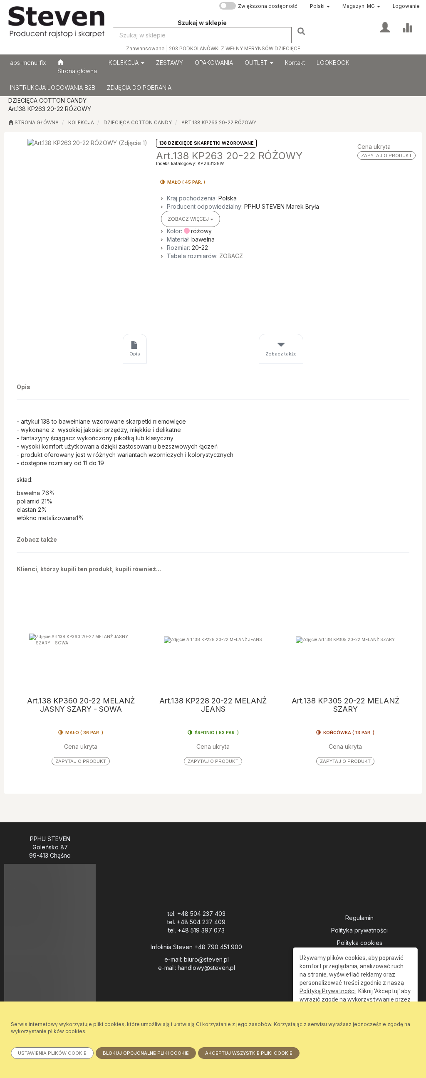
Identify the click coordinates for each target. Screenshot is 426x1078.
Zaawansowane (145, 49)
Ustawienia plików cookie (52, 1053)
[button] (320, 6)
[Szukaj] (302, 31)
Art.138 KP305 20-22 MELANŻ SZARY (345, 705)
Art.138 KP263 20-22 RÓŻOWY (218, 123)
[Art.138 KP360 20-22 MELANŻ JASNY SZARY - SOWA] (81, 640)
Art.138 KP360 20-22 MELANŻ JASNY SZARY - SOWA (81, 705)
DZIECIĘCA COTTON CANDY (138, 123)
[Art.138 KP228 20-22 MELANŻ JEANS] (213, 640)
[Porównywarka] (407, 26)
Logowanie (406, 6)
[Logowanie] (385, 26)
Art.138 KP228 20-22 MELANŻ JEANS (213, 705)
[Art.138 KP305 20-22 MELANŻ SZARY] (345, 640)
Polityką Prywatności (328, 991)
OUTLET (257, 62)
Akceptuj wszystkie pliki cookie (248, 1053)
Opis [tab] (134, 354)
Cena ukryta (374, 146)
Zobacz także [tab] (281, 354)
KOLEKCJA (124, 62)
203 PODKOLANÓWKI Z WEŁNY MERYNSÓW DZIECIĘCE (234, 49)
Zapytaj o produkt (386, 155)
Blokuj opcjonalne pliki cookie (146, 1053)
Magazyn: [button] (358, 6)
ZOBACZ (231, 255)
